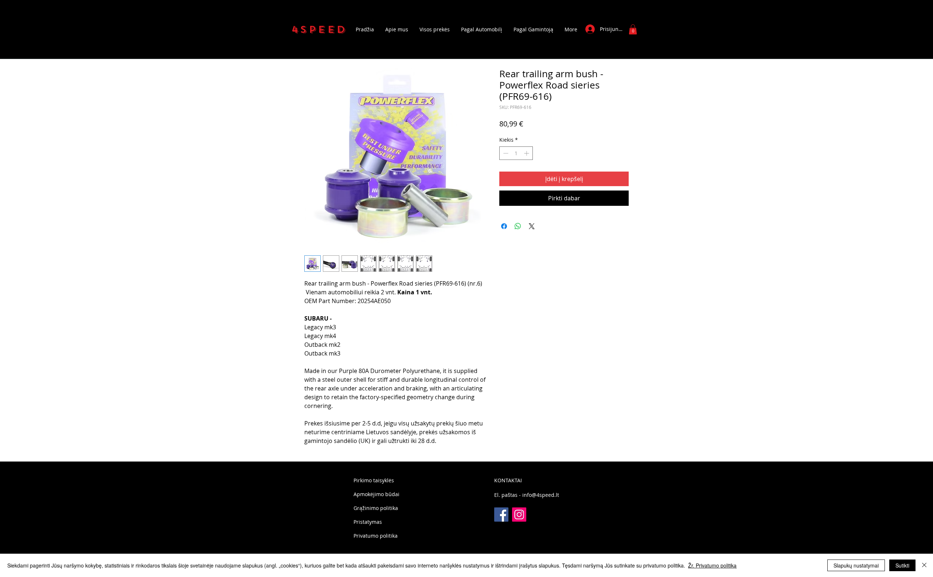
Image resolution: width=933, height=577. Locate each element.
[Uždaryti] (924, 565)
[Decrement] (505, 153)
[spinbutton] (516, 153)
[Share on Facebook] (504, 226)
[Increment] (527, 153)
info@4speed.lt (540, 494)
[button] (633, 29)
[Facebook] (501, 514)
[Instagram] (519, 514)
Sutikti (902, 565)
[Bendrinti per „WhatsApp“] (518, 226)
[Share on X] (531, 226)
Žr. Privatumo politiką (712, 565)
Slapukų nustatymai (856, 565)
